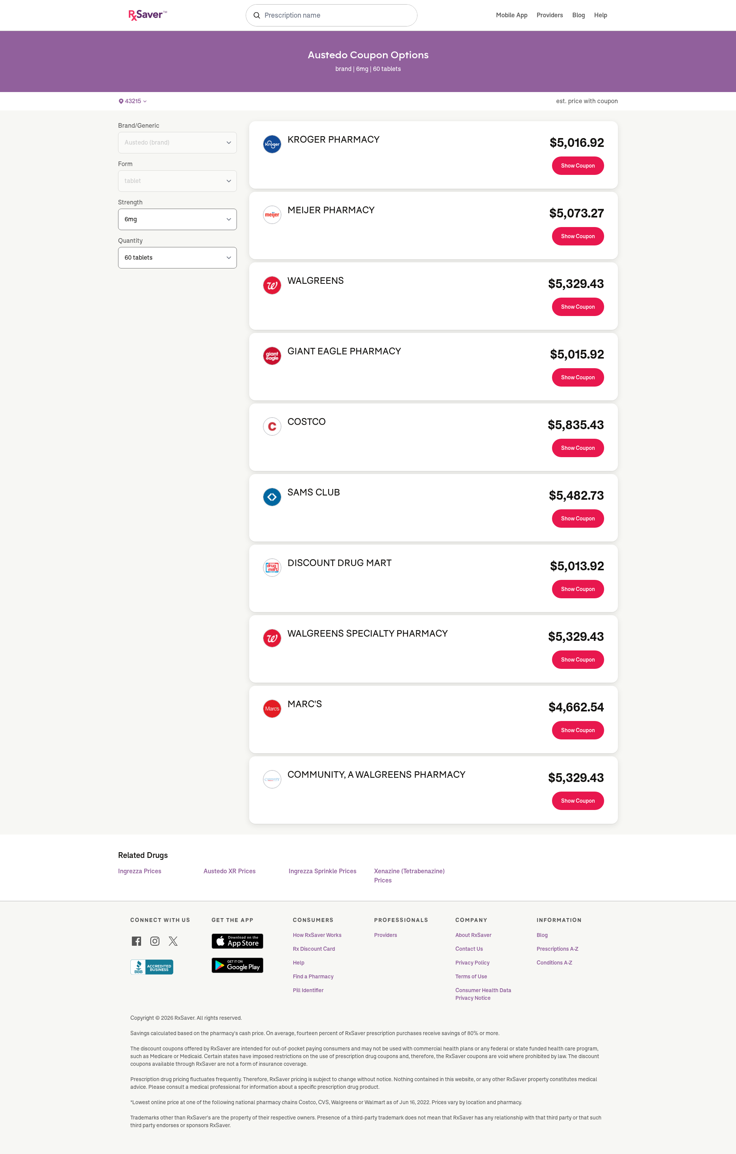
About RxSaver (473, 935)
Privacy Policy (472, 962)
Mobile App (511, 15)
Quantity (130, 241)
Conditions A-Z (554, 962)
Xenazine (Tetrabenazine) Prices (409, 875)
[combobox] (331, 15)
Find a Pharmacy (313, 976)
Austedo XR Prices (230, 871)
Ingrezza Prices (139, 871)
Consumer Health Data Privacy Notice (484, 994)
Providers (550, 15)
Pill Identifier (308, 990)
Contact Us (469, 948)
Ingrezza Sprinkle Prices (322, 871)
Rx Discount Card (314, 948)
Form (125, 164)
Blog (578, 15)
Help (600, 15)
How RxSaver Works (317, 935)
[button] (133, 101)
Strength (130, 202)
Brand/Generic (138, 126)
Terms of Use (471, 976)
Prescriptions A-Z (557, 948)
